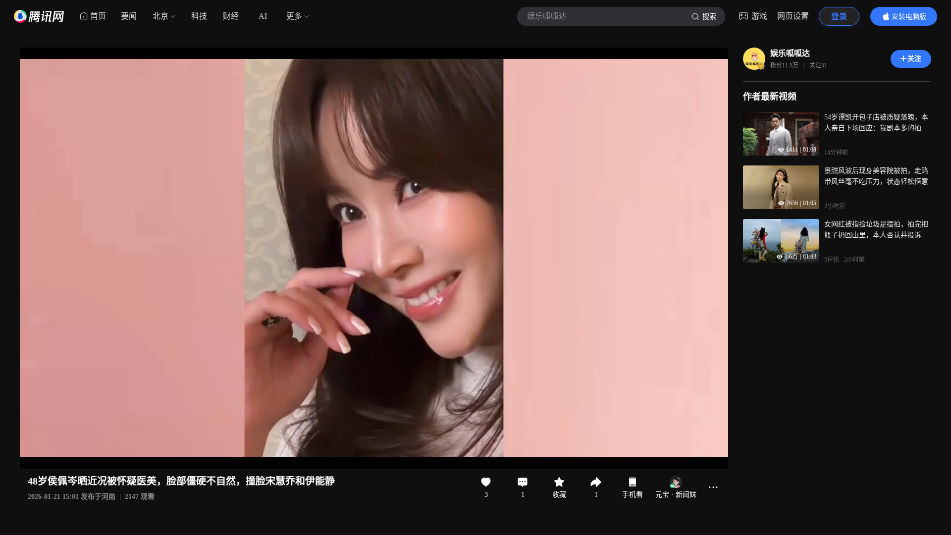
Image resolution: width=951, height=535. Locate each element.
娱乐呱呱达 (790, 53)
